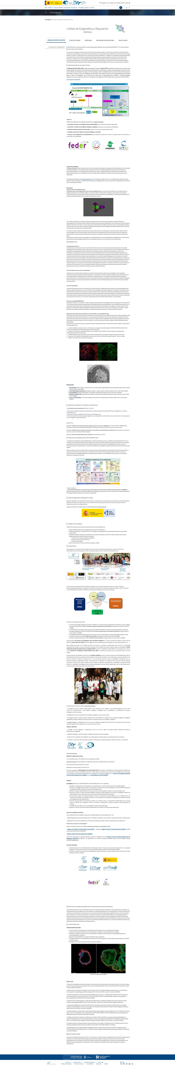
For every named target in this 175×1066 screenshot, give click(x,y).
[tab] (56, 40)
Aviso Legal (100, 1062)
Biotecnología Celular (73, 1034)
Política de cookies (78, 1063)
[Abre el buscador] (120, 7)
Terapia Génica (71, 546)
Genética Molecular (73, 924)
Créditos (106, 1063)
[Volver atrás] (46, 12)
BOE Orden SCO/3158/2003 (73, 79)
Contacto (91, 7)
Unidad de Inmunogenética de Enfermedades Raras (83, 438)
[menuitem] (46, 7)
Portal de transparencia (89, 1062)
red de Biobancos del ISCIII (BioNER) (99, 775)
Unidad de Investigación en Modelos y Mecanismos (82, 405)
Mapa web (98, 1063)
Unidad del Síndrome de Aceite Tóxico (78, 65)
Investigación (67, 7)
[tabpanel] (87, 545)
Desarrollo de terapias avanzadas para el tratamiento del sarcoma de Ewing (89, 906)
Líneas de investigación (56, 47)
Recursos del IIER (58, 7)
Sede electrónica (77, 1062)
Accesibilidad (89, 1063)
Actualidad (81, 7)
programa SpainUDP (86, 179)
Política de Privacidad (66, 1063)
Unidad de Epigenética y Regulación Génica (80, 498)
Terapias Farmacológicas (74, 524)
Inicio (46, 7)
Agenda (87, 7)
